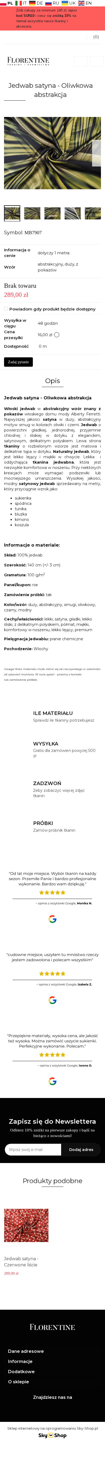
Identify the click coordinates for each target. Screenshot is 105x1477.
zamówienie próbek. (23, 679)
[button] (52, 1351)
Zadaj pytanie (18, 362)
